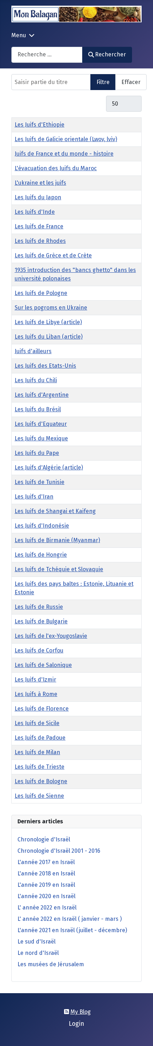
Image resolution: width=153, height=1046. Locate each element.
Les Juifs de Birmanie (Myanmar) (57, 540)
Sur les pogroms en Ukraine (51, 307)
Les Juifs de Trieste (39, 766)
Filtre (103, 82)
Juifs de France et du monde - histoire (64, 153)
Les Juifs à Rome (36, 694)
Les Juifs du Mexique (41, 438)
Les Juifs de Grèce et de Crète (53, 255)
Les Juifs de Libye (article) (48, 322)
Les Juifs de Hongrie (41, 554)
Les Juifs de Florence (42, 708)
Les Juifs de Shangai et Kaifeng (55, 511)
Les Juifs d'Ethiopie (39, 124)
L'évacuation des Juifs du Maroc (56, 168)
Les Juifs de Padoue (40, 737)
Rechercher (110, 54)
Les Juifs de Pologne (41, 293)
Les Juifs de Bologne (41, 781)
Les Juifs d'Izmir (35, 679)
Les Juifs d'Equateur (41, 424)
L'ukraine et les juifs (40, 182)
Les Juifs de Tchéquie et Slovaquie (59, 569)
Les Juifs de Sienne (39, 795)
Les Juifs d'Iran (34, 496)
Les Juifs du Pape (37, 453)
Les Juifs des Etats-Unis (45, 365)
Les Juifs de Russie (39, 606)
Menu (18, 35)
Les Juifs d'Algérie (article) (49, 467)
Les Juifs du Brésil (38, 409)
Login (76, 1024)
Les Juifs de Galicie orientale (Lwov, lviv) (66, 139)
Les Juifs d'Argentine (42, 394)
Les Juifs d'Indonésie (42, 525)
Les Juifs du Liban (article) (49, 336)
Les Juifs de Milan (37, 752)
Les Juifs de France (39, 226)
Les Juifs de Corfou (39, 650)
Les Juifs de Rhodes (40, 241)
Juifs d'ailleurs (33, 351)
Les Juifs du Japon (38, 197)
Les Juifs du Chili (36, 380)
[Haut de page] (140, 1032)
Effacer (131, 82)
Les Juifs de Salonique (43, 665)
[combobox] (47, 55)
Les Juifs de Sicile (37, 723)
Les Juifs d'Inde (35, 211)
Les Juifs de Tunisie (39, 482)
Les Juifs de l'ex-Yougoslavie (51, 636)
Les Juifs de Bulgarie (41, 621)
